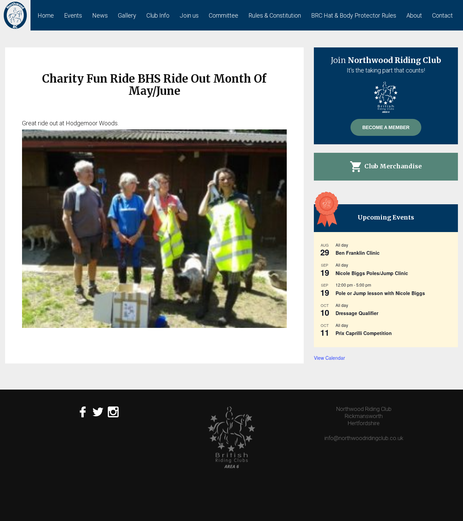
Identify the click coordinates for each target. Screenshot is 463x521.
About (414, 15)
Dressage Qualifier (357, 313)
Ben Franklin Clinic (358, 252)
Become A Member (385, 127)
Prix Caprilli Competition (364, 333)
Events (73, 15)
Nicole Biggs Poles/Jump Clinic (372, 273)
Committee (223, 15)
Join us (189, 15)
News (100, 15)
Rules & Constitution (274, 15)
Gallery (127, 15)
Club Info (157, 15)
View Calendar (329, 357)
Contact (442, 15)
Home (46, 15)
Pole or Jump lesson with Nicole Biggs (380, 293)
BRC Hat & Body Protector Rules (353, 15)
